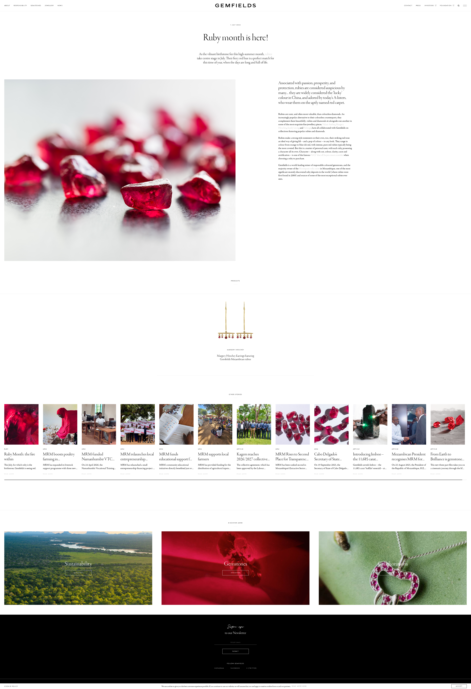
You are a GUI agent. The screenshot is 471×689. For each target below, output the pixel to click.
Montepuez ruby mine (309, 168)
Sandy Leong (293, 127)
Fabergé (307, 127)
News (60, 5)
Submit (235, 651)
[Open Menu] (465, 6)
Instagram (219, 668)
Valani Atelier (328, 124)
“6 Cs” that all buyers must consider (327, 155)
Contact (408, 5)
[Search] (458, 5)
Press (418, 5)
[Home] (235, 5)
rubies (268, 54)
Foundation (446, 5)
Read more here (299, 686)
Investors (430, 5)
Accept (459, 686)
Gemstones (36, 5)
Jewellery (49, 5)
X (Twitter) (252, 668)
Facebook (235, 668)
